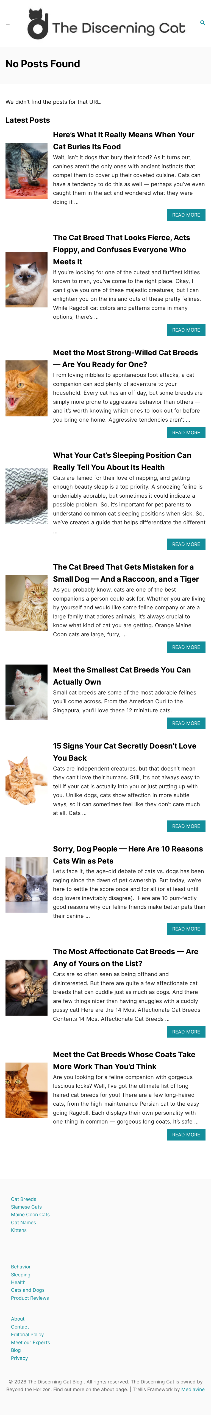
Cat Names (23, 1222)
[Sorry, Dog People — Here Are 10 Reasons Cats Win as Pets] (26, 889)
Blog (16, 1350)
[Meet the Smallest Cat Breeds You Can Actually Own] (26, 696)
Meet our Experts (30, 1342)
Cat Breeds (23, 1199)
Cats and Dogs (28, 1290)
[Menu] (8, 23)
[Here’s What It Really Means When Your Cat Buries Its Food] (26, 175)
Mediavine (193, 1389)
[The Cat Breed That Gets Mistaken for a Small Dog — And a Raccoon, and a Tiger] (26, 607)
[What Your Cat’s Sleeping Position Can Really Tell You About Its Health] (26, 500)
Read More (188, 216)
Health (18, 1282)
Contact (20, 1327)
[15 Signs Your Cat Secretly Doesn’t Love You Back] (26, 786)
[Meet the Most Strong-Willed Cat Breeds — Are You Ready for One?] (26, 392)
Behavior (21, 1267)
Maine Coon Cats (30, 1214)
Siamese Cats (26, 1207)
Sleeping (20, 1274)
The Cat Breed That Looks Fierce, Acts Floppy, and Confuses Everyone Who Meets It (121, 249)
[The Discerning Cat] (105, 23)
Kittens (19, 1230)
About (17, 1319)
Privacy (19, 1358)
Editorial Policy (27, 1334)
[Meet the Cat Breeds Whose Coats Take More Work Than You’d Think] (26, 1095)
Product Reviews (30, 1298)
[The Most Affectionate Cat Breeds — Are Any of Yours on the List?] (26, 992)
